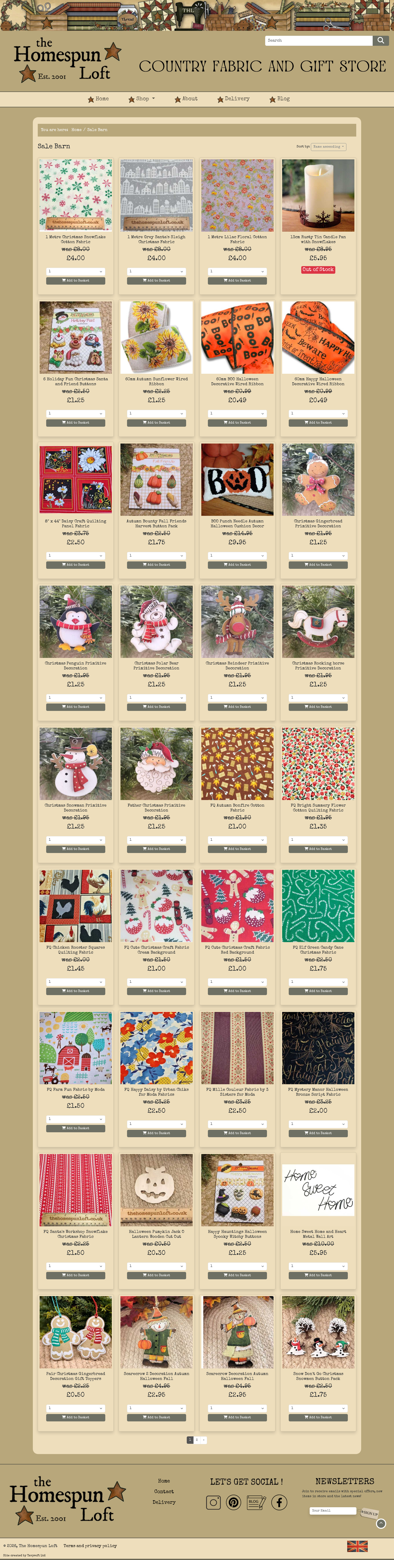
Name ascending (327, 147)
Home (101, 99)
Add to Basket (77, 281)
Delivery (236, 99)
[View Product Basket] (309, 95)
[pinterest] (234, 1502)
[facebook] (279, 1502)
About (189, 99)
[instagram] (213, 1502)
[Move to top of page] (381, 1524)
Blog (283, 99)
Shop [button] (143, 99)
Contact (164, 1492)
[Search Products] (381, 41)
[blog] (256, 1502)
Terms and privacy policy (90, 1546)
